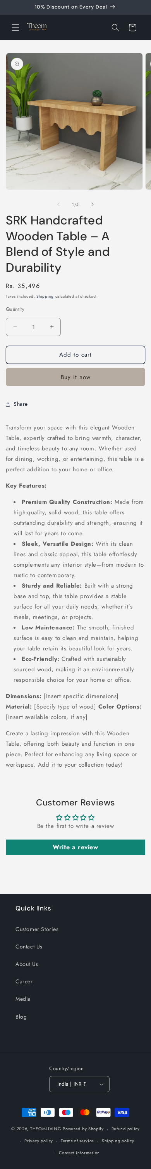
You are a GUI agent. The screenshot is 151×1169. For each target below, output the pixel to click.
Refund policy (126, 1129)
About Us (26, 964)
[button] (15, 27)
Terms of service (77, 1141)
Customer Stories (37, 929)
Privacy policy (38, 1141)
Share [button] (21, 404)
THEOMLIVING (46, 1129)
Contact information (79, 1153)
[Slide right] (92, 204)
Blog (21, 1017)
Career (24, 981)
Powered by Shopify (83, 1129)
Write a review (75, 847)
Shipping (45, 296)
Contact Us (29, 946)
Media (23, 999)
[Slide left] (58, 204)
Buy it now (76, 377)
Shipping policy (118, 1141)
